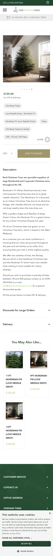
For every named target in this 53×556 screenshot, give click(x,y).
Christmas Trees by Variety (17, 129)
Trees (44, 121)
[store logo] (26, 10)
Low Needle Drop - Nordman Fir (20, 113)
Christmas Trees (13, 106)
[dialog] (26, 533)
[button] (21, 89)
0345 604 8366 (16, 3)
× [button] (50, 513)
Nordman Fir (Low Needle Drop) (20, 121)
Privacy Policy (15, 534)
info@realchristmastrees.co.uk (17, 286)
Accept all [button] (26, 543)
